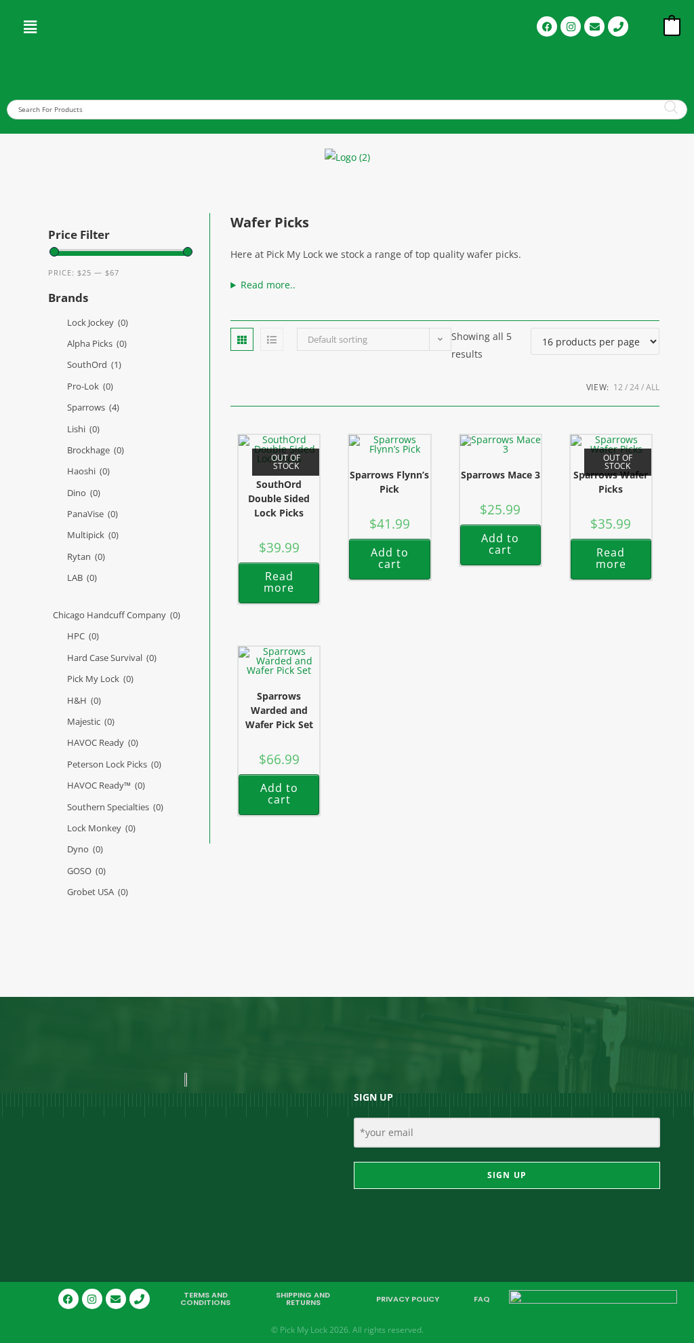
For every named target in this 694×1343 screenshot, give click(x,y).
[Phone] (618, 26)
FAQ (482, 1298)
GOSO (86, 871)
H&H (84, 700)
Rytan (86, 556)
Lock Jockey (97, 322)
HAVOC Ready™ (106, 785)
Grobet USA (97, 892)
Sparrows (93, 407)
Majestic (91, 721)
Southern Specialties (115, 807)
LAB (82, 577)
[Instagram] (570, 26)
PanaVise (92, 514)
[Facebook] (547, 26)
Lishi (83, 429)
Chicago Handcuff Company (116, 615)
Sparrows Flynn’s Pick (389, 481)
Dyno (85, 849)
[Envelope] (594, 26)
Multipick (93, 535)
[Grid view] (241, 339)
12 (618, 387)
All (652, 387)
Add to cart (390, 558)
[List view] (271, 339)
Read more (279, 582)
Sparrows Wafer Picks (610, 481)
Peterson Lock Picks (114, 764)
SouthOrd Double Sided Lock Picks (279, 498)
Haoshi (88, 471)
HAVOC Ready (102, 742)
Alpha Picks (97, 343)
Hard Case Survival (112, 657)
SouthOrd (94, 364)
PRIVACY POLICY (407, 1298)
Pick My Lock (100, 679)
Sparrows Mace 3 (500, 474)
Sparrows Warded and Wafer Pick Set (279, 710)
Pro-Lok (90, 386)
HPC (83, 636)
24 (634, 387)
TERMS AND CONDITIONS (205, 1298)
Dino (83, 493)
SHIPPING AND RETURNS (303, 1298)
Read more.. (268, 284)
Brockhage (95, 450)
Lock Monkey (101, 828)
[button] (30, 26)
